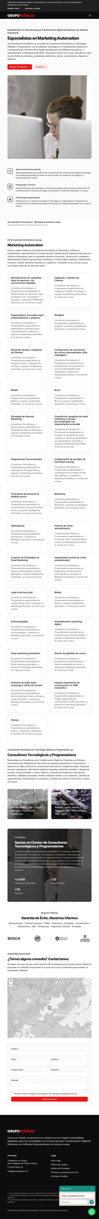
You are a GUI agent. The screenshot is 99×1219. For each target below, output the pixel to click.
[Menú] (90, 15)
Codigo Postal (17, 1070)
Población (55, 1070)
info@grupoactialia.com (17, 1171)
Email (14, 1059)
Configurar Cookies (59, 1176)
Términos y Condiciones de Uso (64, 1093)
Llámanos (40, 67)
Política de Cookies (59, 1164)
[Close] (92, 1189)
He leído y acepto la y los (46, 1093)
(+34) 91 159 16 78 (15, 1167)
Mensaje (15, 1080)
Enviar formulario (49, 1099)
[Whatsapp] (91, 1211)
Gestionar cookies (32, 8)
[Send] (91, 1202)
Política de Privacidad (38, 1093)
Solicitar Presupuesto (18, 67)
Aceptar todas (13, 8)
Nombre (15, 1049)
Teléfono (55, 1059)
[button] (49, 1008)
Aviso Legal (56, 1160)
